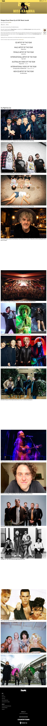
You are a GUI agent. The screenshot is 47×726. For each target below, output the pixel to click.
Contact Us (3, 709)
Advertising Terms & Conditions (6, 701)
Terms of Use (3, 698)
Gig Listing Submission (4, 707)
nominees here (21, 39)
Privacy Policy (3, 696)
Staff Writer (9, 22)
